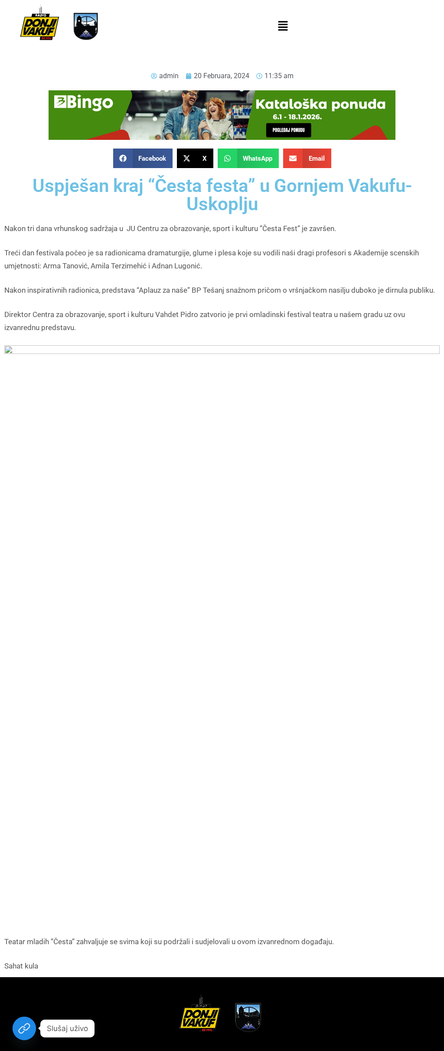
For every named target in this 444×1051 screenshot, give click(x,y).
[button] (282, 26)
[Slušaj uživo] (24, 1028)
